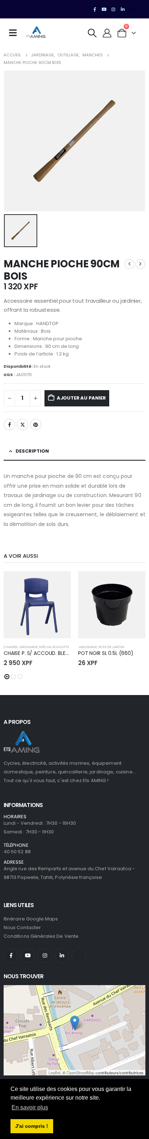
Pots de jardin (111, 646)
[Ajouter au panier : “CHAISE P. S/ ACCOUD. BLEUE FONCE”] (58, 583)
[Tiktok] (132, 9)
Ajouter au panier (81, 397)
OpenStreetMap (80, 1072)
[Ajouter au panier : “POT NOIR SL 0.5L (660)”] (133, 583)
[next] (140, 264)
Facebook (9, 424)
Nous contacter (22, 927)
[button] (92, 33)
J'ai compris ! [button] (31, 1126)
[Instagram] (113, 9)
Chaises (10, 646)
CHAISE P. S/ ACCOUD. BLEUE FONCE (46, 653)
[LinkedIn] (122, 9)
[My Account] (107, 33)
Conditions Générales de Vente (41, 936)
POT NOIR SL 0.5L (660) (105, 653)
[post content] (37, 604)
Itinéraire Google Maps (31, 918)
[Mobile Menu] (15, 33)
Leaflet (54, 1072)
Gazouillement (22, 424)
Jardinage (28, 646)
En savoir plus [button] (30, 1107)
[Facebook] (94, 9)
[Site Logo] (36, 33)
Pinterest (36, 424)
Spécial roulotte (54, 646)
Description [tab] (32, 451)
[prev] (129, 264)
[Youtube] (104, 9)
